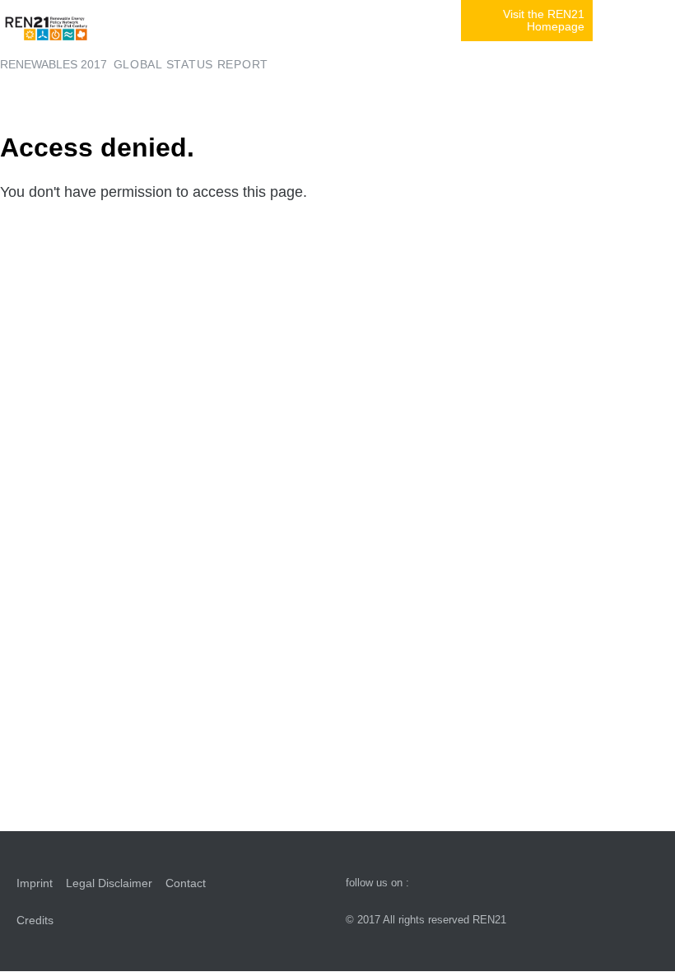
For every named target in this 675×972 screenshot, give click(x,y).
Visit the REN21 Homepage (543, 20)
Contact (185, 883)
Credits (35, 920)
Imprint (34, 883)
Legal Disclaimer (109, 883)
